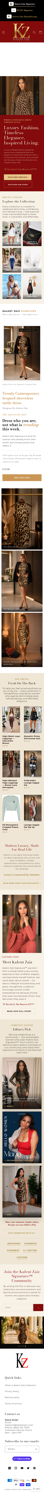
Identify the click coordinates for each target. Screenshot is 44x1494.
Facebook (30, 1243)
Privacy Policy (12, 1391)
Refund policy (12, 1397)
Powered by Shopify (31, 1489)
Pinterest (13, 1250)
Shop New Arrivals (17, 177)
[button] (3, 32)
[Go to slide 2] (20, 1346)
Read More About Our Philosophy (21, 883)
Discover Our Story (18, 184)
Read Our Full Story (19, 1011)
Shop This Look (22, 477)
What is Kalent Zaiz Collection (20, 1385)
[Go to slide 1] (18, 1346)
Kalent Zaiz (16, 1489)
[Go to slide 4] (25, 1346)
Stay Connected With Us (21, 1233)
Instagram (13, 1243)
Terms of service (13, 1403)
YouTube (22, 1257)
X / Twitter (30, 1250)
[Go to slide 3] (23, 1346)
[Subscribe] (36, 1449)
